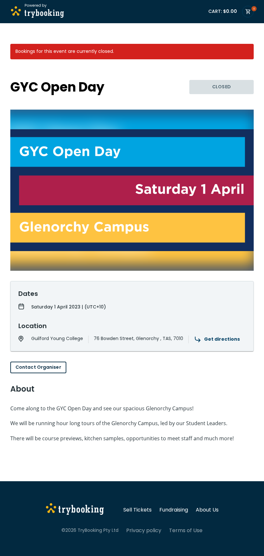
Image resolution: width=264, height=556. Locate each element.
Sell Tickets (137, 509)
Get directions (222, 339)
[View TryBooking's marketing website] (75, 510)
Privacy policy (143, 530)
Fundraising (173, 509)
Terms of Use (186, 530)
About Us (207, 509)
